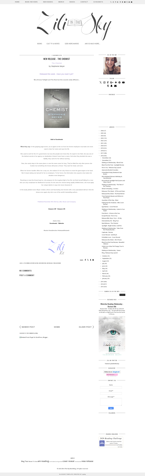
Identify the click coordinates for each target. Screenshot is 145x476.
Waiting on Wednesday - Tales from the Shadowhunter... (112, 229)
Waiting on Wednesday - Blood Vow (112, 162)
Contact (84, 2)
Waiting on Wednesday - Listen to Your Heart (113, 210)
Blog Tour (24, 461)
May (103, 268)
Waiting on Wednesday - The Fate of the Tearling (112, 185)
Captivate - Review (107, 232)
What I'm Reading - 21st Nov (110, 188)
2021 (102, 143)
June (103, 266)
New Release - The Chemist (110, 223)
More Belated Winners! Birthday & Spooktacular (112, 177)
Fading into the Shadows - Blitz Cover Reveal (113, 203)
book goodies (58, 461)
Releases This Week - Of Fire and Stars (113, 191)
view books (120, 447)
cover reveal (68, 461)
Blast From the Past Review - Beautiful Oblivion (113, 243)
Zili (107, 441)
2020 (102, 146)
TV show (35, 461)
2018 (102, 151)
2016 (102, 156)
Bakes (72, 2)
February (105, 276)
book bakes (52, 461)
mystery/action (34, 263)
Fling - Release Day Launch (110, 253)
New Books (48, 2)
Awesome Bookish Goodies (110, 170)
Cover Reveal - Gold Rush (109, 235)
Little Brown (26, 263)
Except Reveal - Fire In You (109, 216)
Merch (61, 2)
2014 (102, 284)
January (104, 278)
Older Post (85, 327)
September (105, 258)
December (105, 158)
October (104, 256)
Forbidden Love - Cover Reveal (111, 237)
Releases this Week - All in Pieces (112, 240)
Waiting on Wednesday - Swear (111, 250)
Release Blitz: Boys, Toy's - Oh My (112, 218)
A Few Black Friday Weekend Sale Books (112, 173)
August (104, 261)
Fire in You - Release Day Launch (111, 167)
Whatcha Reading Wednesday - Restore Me (112, 305)
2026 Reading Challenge (111, 438)
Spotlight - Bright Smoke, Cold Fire (112, 226)
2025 (102, 133)
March (104, 273)
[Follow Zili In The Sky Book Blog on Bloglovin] (112, 373)
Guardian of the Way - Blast (110, 200)
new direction (42, 263)
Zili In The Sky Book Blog (68, 468)
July (103, 263)
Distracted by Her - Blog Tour (110, 221)
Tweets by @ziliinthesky (112, 363)
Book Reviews (31, 2)
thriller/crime (57, 263)
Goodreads (53, 223)
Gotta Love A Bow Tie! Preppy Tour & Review (112, 247)
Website (61, 223)
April (103, 271)
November (105, 160)
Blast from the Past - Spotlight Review (113, 165)
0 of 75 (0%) (119, 445)
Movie (30, 461)
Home (17, 2)
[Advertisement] (57, 309)
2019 (102, 148)
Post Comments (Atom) (32, 333)
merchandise (78, 461)
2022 (102, 140)
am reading (43, 461)
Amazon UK (52, 209)
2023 (102, 138)
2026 (102, 131)
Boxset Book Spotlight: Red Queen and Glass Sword (113, 181)
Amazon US (61, 209)
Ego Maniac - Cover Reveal (110, 207)
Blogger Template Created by (72, 474)
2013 (102, 286)
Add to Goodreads (57, 139)
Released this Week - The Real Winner (113, 194)
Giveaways (98, 2)
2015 (102, 281)
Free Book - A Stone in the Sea (111, 213)
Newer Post (28, 327)
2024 (102, 136)
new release (50, 263)
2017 (102, 153)
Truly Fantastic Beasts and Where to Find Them (112, 197)
